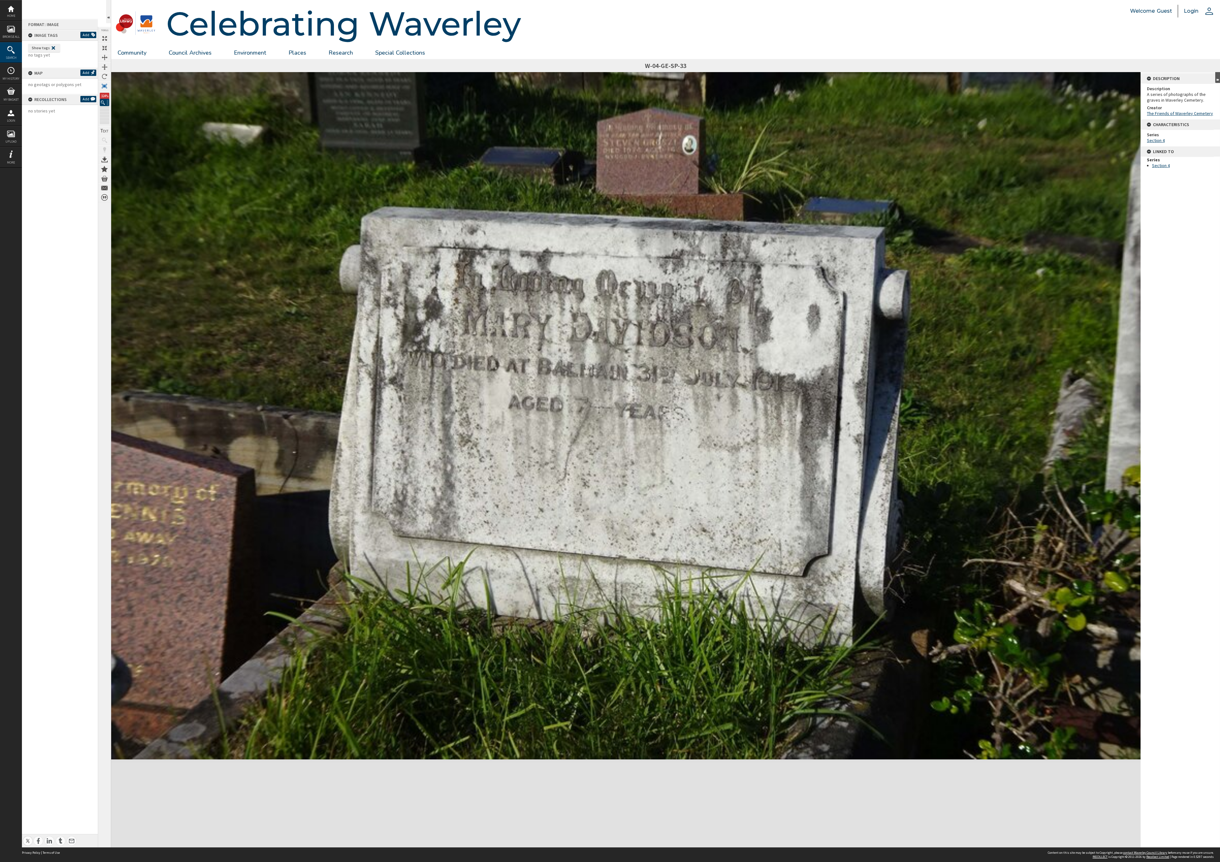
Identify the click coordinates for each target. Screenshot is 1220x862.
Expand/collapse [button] (1217, 77)
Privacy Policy (31, 853)
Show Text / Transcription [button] (104, 131)
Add (86, 34)
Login (11, 120)
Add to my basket (104, 178)
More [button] (11, 162)
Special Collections (400, 53)
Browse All (11, 37)
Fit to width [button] (104, 57)
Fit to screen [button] (104, 48)
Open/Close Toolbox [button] (108, 11)
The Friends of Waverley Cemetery (1180, 113)
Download (104, 159)
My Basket (11, 100)
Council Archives (190, 53)
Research (341, 53)
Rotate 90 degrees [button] (104, 76)
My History (11, 79)
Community (132, 53)
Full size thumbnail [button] (104, 38)
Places (297, 53)
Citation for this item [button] (104, 197)
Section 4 (1156, 140)
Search (11, 58)
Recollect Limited (1157, 857)
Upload (11, 141)
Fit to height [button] (104, 67)
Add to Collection (104, 169)
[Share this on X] (28, 837)
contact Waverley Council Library (1145, 853)
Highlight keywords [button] (104, 150)
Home (11, 16)
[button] (104, 102)
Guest (1164, 11)
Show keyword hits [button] (104, 140)
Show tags (41, 47)
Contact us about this (104, 188)
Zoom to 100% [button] (104, 86)
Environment (250, 53)
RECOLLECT (1100, 857)
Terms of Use (51, 853)
